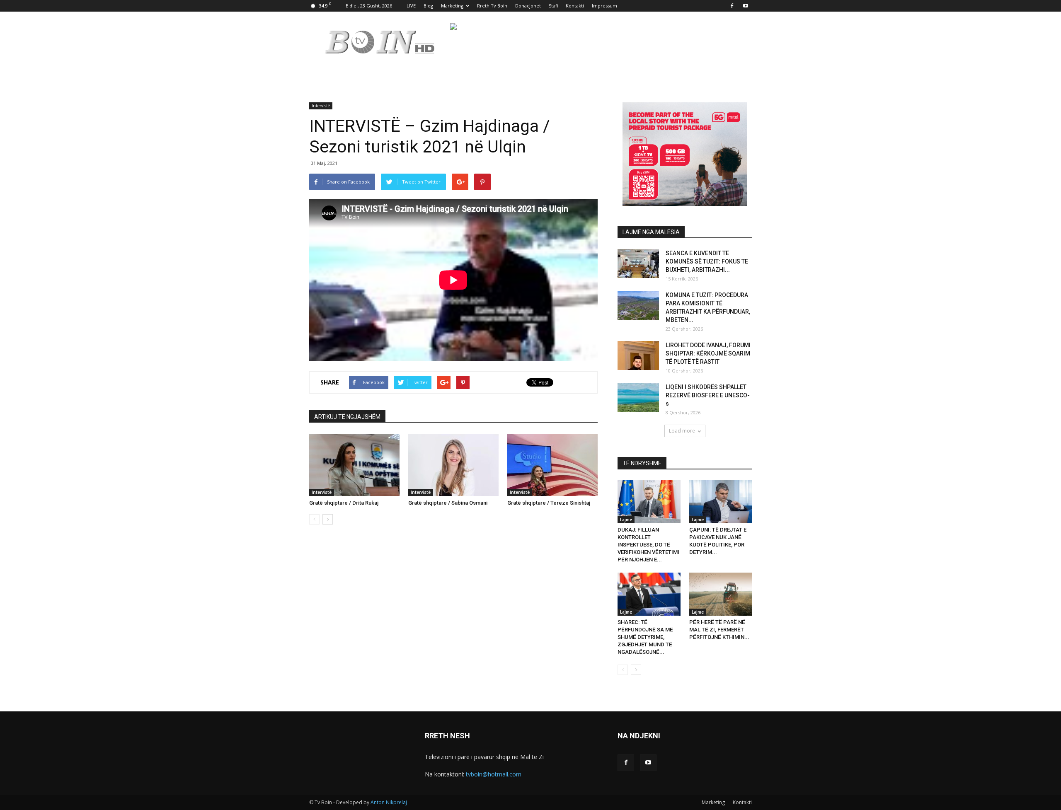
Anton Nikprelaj (389, 802)
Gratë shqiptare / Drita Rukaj (343, 503)
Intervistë (321, 106)
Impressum (604, 5)
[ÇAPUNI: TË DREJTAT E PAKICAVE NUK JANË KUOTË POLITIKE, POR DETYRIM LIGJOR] (720, 501)
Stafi (553, 5)
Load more (682, 430)
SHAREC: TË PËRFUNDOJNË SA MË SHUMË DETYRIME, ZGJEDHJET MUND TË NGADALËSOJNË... (645, 637)
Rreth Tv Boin (492, 5)
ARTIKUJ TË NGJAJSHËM (347, 416)
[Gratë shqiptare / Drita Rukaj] (354, 465)
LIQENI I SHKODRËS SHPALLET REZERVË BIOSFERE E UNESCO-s (708, 395)
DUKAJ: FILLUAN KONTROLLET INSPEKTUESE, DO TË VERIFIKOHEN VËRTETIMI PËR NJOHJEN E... (648, 545)
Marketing (452, 5)
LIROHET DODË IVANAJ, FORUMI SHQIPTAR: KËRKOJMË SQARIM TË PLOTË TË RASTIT (708, 353)
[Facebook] (732, 6)
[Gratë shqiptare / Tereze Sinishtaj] (552, 465)
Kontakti (575, 5)
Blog (428, 5)
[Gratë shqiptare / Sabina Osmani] (453, 465)
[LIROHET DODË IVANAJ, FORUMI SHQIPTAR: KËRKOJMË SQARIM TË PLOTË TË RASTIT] (638, 355)
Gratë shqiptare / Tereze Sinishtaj (548, 503)
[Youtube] (745, 6)
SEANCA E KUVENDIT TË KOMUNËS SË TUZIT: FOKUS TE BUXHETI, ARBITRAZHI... (707, 261)
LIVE (411, 5)
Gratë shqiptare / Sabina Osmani (447, 503)
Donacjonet (528, 5)
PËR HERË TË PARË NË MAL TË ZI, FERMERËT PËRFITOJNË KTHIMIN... (719, 629)
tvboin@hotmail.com (493, 774)
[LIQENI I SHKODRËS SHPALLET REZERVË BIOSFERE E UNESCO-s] (638, 397)
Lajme (626, 519)
